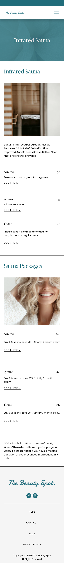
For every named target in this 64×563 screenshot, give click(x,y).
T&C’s (32, 533)
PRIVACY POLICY (32, 544)
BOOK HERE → (12, 183)
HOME (32, 511)
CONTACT (32, 522)
